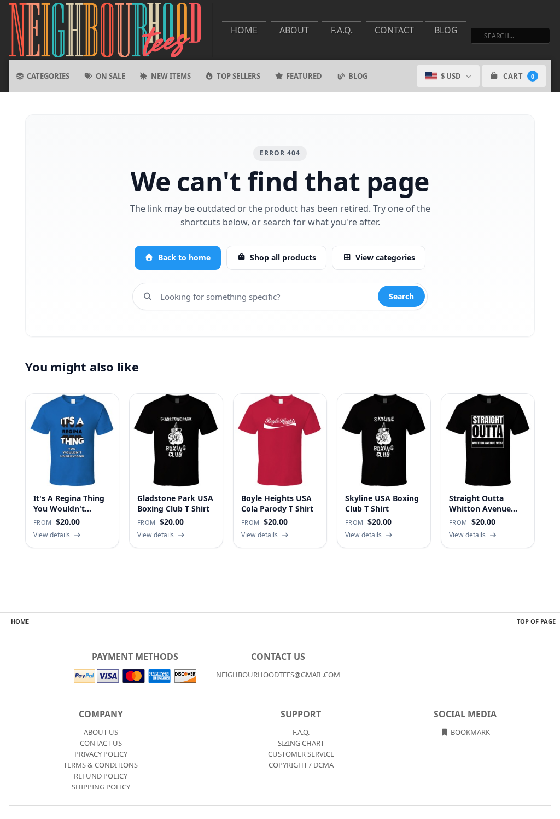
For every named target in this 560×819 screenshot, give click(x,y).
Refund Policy (100, 776)
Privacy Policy (100, 754)
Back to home (184, 257)
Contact (394, 30)
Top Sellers (238, 76)
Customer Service (301, 754)
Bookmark (469, 732)
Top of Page (536, 621)
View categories (385, 257)
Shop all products (283, 257)
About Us (101, 732)
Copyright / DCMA (301, 765)
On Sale (110, 76)
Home (244, 30)
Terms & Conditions (100, 765)
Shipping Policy (101, 787)
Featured (304, 76)
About (294, 30)
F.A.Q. (342, 30)
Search (401, 296)
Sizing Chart (301, 743)
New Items (171, 76)
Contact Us (101, 743)
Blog (446, 30)
